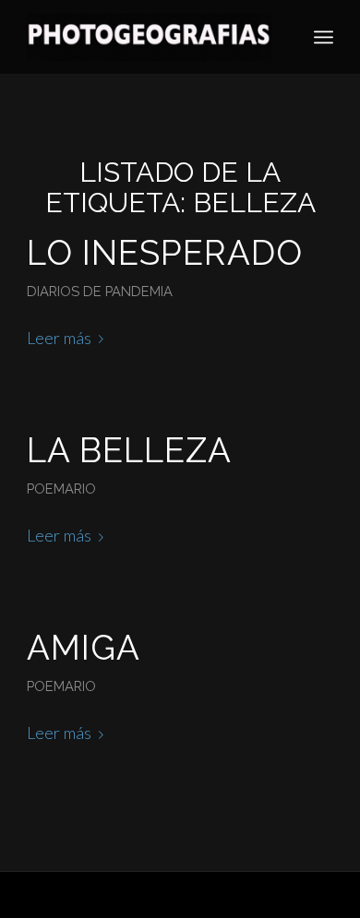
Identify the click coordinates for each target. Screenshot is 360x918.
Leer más (59, 338)
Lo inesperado (165, 252)
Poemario (61, 488)
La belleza (129, 450)
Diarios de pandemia (100, 291)
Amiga (83, 647)
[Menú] (323, 37)
